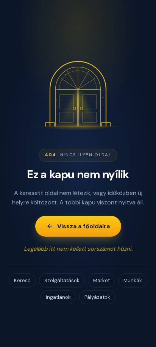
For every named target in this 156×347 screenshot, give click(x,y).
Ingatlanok (58, 297)
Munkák (132, 280)
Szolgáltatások (62, 280)
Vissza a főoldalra (83, 226)
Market (101, 280)
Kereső (22, 280)
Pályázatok (97, 297)
